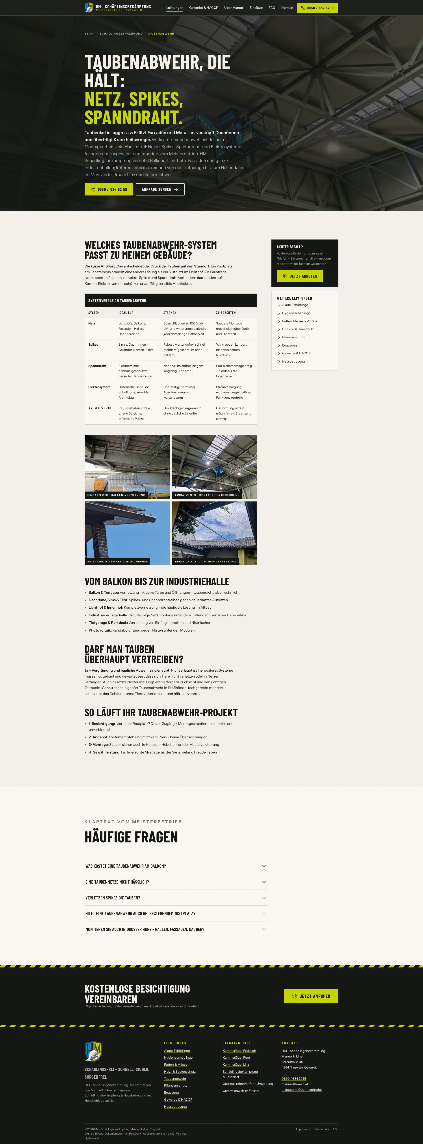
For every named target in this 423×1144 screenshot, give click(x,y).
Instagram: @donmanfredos (302, 1090)
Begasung (289, 345)
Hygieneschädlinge (296, 313)
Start (90, 33)
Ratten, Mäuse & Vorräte (299, 321)
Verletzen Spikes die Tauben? (112, 897)
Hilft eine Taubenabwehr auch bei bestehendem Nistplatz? (140, 913)
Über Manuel (234, 8)
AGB (335, 1129)
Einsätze (256, 8)
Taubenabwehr (175, 1079)
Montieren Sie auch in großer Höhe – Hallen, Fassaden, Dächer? (144, 929)
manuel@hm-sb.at (295, 1084)
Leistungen (174, 8)
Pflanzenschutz (293, 337)
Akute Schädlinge (295, 305)
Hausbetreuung (293, 361)
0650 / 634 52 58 (112, 189)
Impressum (303, 1129)
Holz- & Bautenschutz (298, 329)
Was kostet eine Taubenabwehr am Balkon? (125, 866)
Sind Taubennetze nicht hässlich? (117, 881)
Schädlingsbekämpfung (121, 33)
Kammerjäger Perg (236, 1057)
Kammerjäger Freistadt (239, 1051)
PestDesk (135, 1133)
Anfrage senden (156, 189)
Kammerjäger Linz (236, 1065)
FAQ (272, 8)
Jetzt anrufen (303, 276)
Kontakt (287, 8)
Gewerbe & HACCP (203, 8)
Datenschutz (321, 1129)
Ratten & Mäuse (175, 1065)
